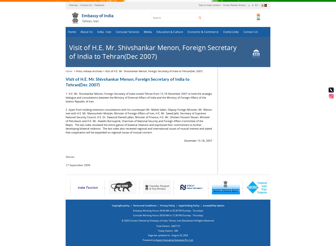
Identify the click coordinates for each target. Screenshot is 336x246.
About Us (86, 32)
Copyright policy (121, 205)
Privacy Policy (167, 205)
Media (148, 32)
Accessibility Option (213, 205)
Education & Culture (169, 32)
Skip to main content (209, 5)
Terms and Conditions (144, 205)
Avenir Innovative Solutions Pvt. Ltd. (174, 240)
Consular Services (127, 32)
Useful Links (231, 32)
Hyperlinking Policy (189, 205)
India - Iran (104, 32)
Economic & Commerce (203, 32)
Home (72, 32)
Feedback (99, 5)
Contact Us (86, 5)
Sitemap (73, 5)
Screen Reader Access (234, 5)
